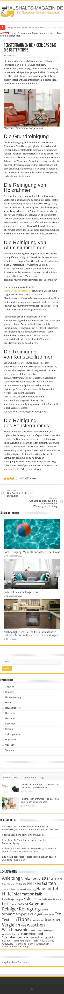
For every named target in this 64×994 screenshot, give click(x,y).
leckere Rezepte (53, 899)
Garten (8, 702)
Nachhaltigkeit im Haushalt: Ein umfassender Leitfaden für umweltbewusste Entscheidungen (31, 633)
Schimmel (10, 914)
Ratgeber (37, 903)
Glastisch (6, 889)
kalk (38, 894)
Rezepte (9, 729)
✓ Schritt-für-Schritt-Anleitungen (31, 943)
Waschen (9, 745)
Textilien (9, 919)
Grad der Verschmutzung (23, 889)
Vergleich (11, 925)
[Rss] (32, 989)
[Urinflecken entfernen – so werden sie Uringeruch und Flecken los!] (10, 789)
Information (23, 894)
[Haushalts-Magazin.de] (32, 10)
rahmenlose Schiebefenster (17, 291)
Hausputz (24, 33)
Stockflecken (48, 915)
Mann (14, 904)
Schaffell (44, 910)
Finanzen (9, 692)
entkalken (21, 884)
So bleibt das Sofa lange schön (21, 592)
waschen (36, 925)
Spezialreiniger (30, 914)
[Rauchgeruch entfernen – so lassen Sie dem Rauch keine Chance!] (10, 803)
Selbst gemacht (12, 734)
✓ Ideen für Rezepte (21, 941)
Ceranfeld (56, 878)
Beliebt (6, 777)
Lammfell (41, 899)
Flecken (34, 883)
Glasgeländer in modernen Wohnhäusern (23, 835)
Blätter (44, 878)
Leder (6, 904)
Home (14, 33)
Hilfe (7, 894)
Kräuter (29, 899)
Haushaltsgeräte (13, 708)
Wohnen (9, 750)
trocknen (53, 919)
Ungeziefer (10, 739)
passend (23, 904)
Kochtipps (10, 723)
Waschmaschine (16, 930)
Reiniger (10, 908)
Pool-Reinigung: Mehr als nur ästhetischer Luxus (32, 552)
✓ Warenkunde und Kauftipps (27, 945)
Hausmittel (10, 713)
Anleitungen (29, 878)
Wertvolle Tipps (9, 934)
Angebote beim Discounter (15, 962)
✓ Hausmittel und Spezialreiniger (22, 935)
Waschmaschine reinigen (42, 930)
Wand (23, 925)
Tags (42, 777)
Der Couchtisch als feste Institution (20, 493)
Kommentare (29, 777)
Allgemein (10, 686)
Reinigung (29, 909)
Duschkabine (8, 884)
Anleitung (11, 878)
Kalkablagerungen (12, 899)
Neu (16, 777)
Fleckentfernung (13, 697)
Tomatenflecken (37, 920)
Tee (58, 914)
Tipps (23, 919)
